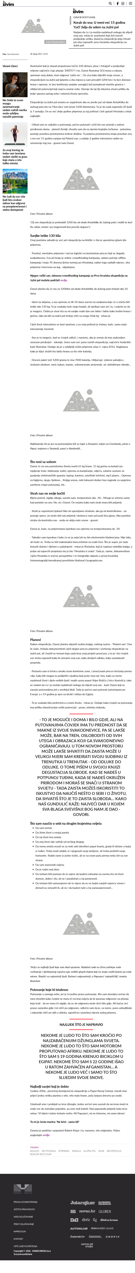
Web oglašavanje (23, 1217)
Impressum (20, 1231)
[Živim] (8, 3)
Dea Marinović (13, 54)
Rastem (70, 20)
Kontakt (18, 1239)
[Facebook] (116, 3)
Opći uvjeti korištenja (25, 1246)
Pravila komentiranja (25, 1202)
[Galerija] (33, 25)
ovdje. (64, 280)
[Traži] (110, 3)
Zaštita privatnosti (24, 1209)
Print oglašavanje (24, 1224)
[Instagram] (123, 3)
